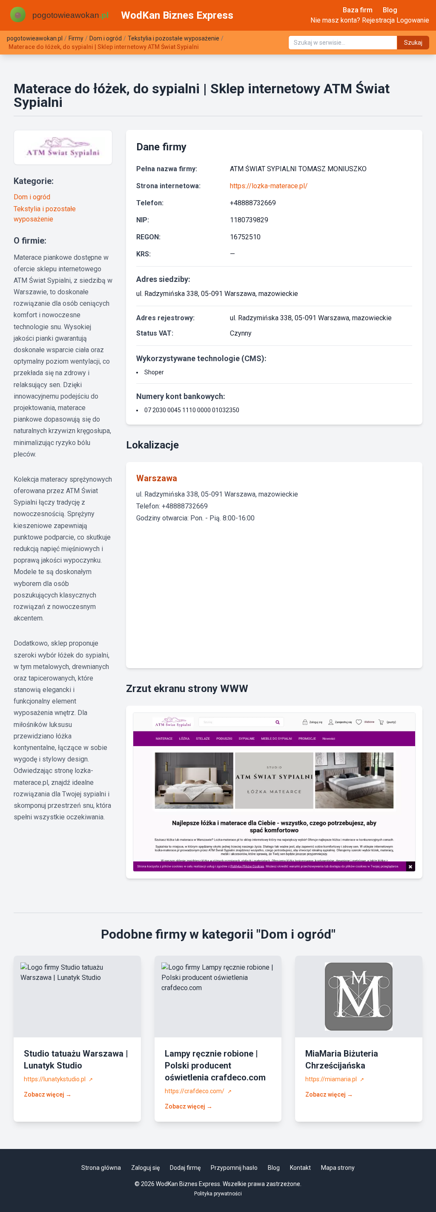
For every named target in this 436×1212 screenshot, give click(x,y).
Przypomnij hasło (234, 1167)
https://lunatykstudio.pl (58, 1079)
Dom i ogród (105, 38)
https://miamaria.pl (334, 1079)
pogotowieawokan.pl (35, 38)
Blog (390, 10)
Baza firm (358, 10)
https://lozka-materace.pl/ (269, 186)
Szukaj (413, 42)
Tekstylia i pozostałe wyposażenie (173, 38)
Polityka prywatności (218, 1194)
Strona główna (101, 1167)
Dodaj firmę (185, 1167)
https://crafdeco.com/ (198, 1091)
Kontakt (300, 1167)
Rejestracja (378, 20)
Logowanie (412, 20)
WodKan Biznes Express (177, 15)
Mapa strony (338, 1167)
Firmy (76, 38)
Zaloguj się (145, 1167)
